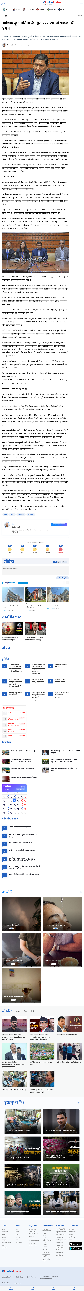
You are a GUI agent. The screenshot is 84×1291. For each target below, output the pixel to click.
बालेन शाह (8, 9)
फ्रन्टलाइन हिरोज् (46, 1252)
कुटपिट (62, 9)
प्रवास (3, 1245)
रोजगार (17, 1235)
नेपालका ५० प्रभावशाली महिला (46, 1230)
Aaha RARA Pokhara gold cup (34, 1240)
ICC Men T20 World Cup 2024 (33, 1233)
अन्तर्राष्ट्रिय (4, 1248)
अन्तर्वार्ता (4, 1237)
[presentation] (64, 582)
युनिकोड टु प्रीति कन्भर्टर (46, 1260)
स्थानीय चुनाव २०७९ (61, 1240)
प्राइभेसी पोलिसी (73, 1237)
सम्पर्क (70, 1240)
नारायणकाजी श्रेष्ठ (21, 514)
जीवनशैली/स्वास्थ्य (6, 1243)
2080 (45, 1233)
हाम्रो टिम (71, 1229)
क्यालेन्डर (7, 786)
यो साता (25, 1011)
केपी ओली (18, 9)
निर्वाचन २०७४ (59, 1237)
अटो (17, 1240)
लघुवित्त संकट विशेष (61, 1232)
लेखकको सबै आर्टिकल (59, 524)
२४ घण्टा (18, 1011)
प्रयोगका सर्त (72, 1232)
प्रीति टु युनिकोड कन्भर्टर (46, 1256)
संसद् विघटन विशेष (60, 1235)
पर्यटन (17, 1232)
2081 (45, 1235)
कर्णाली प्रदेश (53, 9)
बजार (17, 1229)
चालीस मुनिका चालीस (47, 1240)
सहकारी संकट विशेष (61, 1229)
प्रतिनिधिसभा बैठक (30, 9)
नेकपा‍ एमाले (42, 9)
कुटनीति (5, 514)
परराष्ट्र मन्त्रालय (30, 514)
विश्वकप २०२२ (59, 1252)
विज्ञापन (71, 1235)
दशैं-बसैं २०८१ (59, 1255)
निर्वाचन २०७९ (59, 1243)
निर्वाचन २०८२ (59, 1245)
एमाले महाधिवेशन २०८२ (60, 1249)
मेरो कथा (44, 1249)
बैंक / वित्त (18, 1237)
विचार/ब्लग (5, 1232)
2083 (45, 1247)
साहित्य (3, 1235)
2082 (45, 1237)
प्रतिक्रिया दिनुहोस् (62, 578)
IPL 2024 (31, 1236)
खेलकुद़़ (4, 1240)
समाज (3, 1229)
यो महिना (32, 1011)
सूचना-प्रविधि (19, 1243)
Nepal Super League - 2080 (33, 1244)
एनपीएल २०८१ (32, 1229)
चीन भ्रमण (12, 514)
